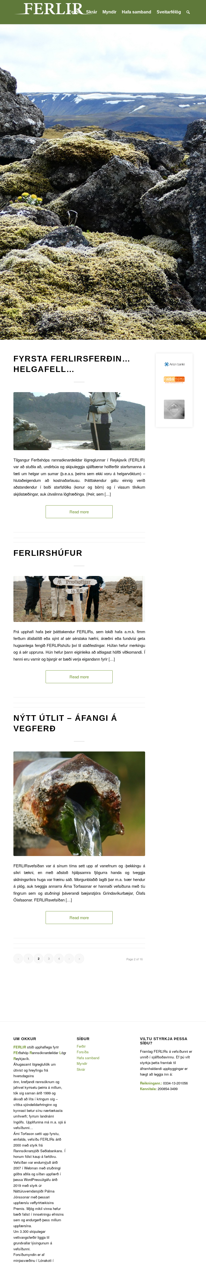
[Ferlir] (53, 12)
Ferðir (81, 1046)
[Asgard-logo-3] (174, 409)
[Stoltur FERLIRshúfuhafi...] (79, 599)
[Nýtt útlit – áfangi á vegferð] (79, 803)
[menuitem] (74, 12)
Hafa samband (88, 1057)
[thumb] (174, 380)
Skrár (81, 1069)
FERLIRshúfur (48, 553)
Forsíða (83, 1051)
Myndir (82, 1063)
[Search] (188, 12)
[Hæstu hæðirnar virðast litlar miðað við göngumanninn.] (79, 421)
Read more (79, 511)
